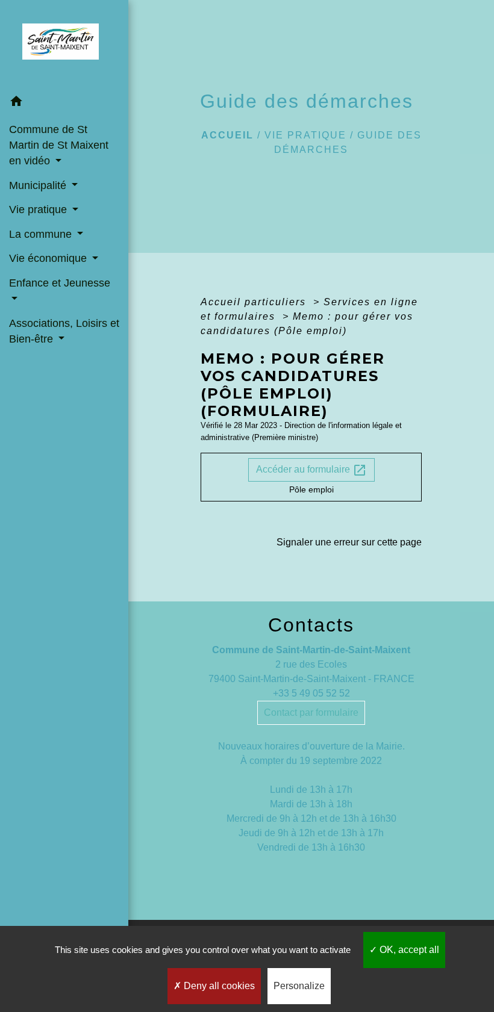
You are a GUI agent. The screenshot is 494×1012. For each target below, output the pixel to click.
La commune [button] (42, 234)
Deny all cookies (218, 986)
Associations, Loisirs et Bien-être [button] (64, 331)
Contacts (311, 625)
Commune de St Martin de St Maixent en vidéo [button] (58, 145)
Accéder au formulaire (311, 470)
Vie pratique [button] (39, 209)
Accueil (227, 135)
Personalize (299, 986)
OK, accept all (408, 950)
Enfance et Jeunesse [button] (59, 283)
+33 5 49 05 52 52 (311, 693)
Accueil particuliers (255, 302)
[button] (64, 103)
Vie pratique (305, 135)
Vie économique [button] (49, 258)
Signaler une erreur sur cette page (349, 542)
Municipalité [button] (39, 185)
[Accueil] (64, 45)
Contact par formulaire (311, 712)
